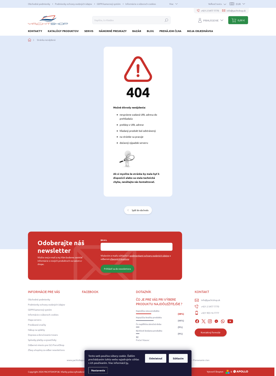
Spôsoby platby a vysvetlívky (42, 339)
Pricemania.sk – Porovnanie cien (193, 360)
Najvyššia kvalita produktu (149, 317)
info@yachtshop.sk (210, 300)
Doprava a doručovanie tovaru (43, 334)
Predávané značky (37, 324)
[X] (203, 320)
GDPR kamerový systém (109, 3)
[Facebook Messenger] (216, 320)
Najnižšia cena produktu (147, 310)
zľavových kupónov (119, 258)
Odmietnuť (155, 358)
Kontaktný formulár (210, 332)
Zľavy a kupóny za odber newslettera (46, 349)
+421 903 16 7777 (210, 312)
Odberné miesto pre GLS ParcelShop (46, 345)
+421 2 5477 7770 (210, 306)
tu (127, 362)
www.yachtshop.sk (76, 360)
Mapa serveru (34, 319)
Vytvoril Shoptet (215, 371)
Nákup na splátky (36, 329)
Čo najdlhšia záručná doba (148, 324)
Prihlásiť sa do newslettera (117, 268)
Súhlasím (178, 358)
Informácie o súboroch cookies (140, 3)
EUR (238, 3)
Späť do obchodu (140, 210)
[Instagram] (209, 320)
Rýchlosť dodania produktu (149, 330)
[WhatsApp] (222, 320)
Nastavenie (98, 370)
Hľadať (166, 20)
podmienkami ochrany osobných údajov (149, 255)
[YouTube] (230, 320)
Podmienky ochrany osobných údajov (73, 3)
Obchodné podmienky (39, 3)
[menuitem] (36, 31)
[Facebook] (197, 320)
